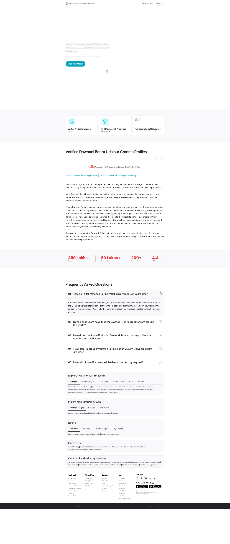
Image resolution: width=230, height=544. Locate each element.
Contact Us (71, 493)
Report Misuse (89, 486)
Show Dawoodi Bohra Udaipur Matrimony (118, 175)
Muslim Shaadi (116, 465)
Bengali (70, 413)
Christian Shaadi (116, 462)
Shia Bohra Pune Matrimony (76, 389)
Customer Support (73, 491)
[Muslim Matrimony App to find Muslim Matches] (142, 486)
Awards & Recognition (108, 486)
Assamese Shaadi (83, 462)
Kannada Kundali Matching (93, 449)
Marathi (76, 413)
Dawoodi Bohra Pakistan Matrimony (103, 387)
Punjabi (81, 413)
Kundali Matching (73, 447)
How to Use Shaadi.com (75, 486)
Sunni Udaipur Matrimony (76, 392)
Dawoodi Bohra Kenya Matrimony (125, 387)
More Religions (113, 392)
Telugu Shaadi (153, 465)
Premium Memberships (74, 488)
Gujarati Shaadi (136, 462)
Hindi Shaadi (126, 462)
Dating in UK (96, 434)
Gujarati (91, 413)
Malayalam (107, 413)
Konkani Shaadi (84, 465)
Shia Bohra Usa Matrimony (144, 387)
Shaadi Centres (123, 483)
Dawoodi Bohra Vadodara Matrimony (79, 387)
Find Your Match (75, 64)
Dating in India (114, 434)
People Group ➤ (160, 506)
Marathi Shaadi (72, 462)
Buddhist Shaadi (105, 462)
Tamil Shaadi (144, 465)
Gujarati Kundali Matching (76, 449)
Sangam (121, 481)
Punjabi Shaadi (134, 465)
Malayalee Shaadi (95, 465)
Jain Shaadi (145, 462)
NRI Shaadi (125, 465)
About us (145, 3)
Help (151, 3)
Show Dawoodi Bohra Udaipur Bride (81, 175)
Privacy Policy (89, 481)
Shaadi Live (122, 488)
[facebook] (137, 478)
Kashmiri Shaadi (73, 465)
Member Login (72, 478)
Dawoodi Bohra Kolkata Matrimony (96, 389)
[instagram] (141, 478)
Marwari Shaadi (106, 465)
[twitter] (150, 478)
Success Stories (72, 496)
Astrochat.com (123, 496)
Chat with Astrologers (125, 498)
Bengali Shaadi (94, 462)
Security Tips (88, 483)
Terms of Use (88, 478)
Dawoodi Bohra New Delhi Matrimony (96, 392)
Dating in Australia (73, 434)
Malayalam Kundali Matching (120, 447)
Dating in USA (105, 434)
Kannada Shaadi (155, 462)
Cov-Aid (104, 488)
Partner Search (72, 483)
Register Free (71, 481)
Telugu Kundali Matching (102, 447)
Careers (104, 483)
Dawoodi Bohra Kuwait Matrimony (142, 389)
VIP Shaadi (122, 478)
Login (158, 3)
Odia (86, 413)
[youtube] (154, 478)
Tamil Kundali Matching (87, 447)
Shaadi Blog (105, 481)
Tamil (96, 413)
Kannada (115, 413)
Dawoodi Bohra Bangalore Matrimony (119, 389)
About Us (104, 478)
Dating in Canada (85, 434)
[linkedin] (146, 478)
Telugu (101, 413)
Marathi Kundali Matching (138, 447)
